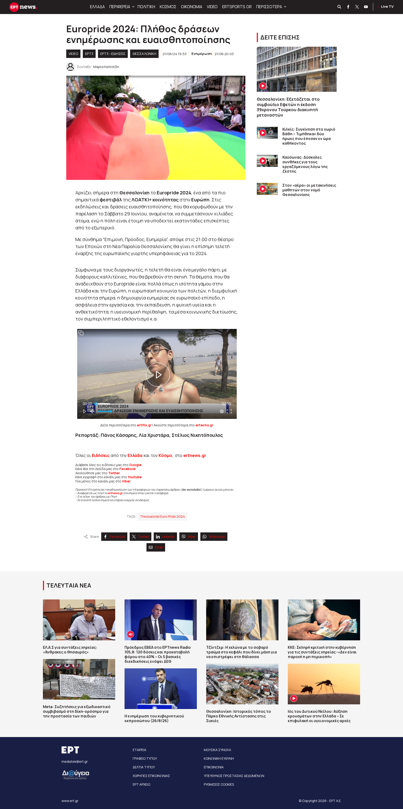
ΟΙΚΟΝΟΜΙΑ (191, 6)
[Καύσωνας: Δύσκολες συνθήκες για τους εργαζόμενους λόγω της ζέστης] (267, 161)
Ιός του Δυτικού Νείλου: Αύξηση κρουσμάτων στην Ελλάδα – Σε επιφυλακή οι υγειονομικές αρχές (319, 716)
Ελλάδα (135, 455)
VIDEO (212, 6)
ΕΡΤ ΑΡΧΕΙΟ (141, 784)
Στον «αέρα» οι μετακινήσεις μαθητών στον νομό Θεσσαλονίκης (309, 190)
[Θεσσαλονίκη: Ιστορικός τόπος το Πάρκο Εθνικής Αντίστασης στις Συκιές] (242, 684)
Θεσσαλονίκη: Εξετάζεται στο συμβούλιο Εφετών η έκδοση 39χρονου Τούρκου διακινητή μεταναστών (288, 107)
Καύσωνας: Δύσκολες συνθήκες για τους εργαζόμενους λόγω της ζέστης (305, 164)
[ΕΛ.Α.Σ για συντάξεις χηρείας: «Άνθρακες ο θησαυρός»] (79, 619)
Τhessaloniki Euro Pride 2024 (162, 516)
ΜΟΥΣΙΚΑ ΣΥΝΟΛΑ (217, 750)
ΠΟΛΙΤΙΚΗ (146, 6)
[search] (339, 7)
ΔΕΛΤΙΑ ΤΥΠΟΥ (144, 767)
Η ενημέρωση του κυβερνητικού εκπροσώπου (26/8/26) (154, 718)
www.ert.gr (70, 800)
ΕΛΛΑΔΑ (97, 6)
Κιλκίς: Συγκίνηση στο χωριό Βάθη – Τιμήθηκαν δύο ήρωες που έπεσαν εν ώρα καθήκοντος (308, 136)
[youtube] (366, 7)
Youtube (135, 477)
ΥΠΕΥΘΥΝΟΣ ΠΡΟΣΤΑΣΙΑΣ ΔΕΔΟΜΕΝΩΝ (234, 775)
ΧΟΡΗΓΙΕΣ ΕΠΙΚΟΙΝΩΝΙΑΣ (151, 775)
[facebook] (348, 7)
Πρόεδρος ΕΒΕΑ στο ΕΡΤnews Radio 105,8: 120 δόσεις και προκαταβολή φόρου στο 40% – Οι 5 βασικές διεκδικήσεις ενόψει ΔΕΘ (158, 654)
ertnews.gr (115, 493)
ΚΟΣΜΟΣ (168, 6)
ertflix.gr (144, 425)
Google (135, 465)
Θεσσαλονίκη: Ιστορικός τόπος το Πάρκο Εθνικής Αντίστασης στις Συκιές (238, 716)
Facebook (127, 469)
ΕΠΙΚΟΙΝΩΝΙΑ (214, 767)
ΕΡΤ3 (89, 53)
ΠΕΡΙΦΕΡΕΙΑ (119, 6)
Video (73, 53)
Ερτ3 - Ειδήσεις (112, 53)
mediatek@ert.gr (75, 761)
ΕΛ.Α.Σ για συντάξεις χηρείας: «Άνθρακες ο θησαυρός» (70, 650)
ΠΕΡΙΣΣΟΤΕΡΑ (269, 6)
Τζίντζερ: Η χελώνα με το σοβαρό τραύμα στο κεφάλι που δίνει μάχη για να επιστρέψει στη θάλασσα (241, 652)
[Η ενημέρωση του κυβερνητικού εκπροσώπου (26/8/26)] (161, 688)
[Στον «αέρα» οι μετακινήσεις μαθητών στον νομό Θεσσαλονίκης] (267, 189)
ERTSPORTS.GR (237, 6)
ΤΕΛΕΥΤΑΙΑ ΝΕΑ (68, 585)
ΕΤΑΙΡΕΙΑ (139, 750)
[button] (132, 7)
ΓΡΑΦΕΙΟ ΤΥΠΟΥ (145, 758)
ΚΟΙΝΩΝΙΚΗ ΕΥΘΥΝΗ (219, 758)
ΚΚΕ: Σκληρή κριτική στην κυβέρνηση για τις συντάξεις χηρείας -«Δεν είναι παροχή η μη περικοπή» (322, 652)
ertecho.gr (204, 425)
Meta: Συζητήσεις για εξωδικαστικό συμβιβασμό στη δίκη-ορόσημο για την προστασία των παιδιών (77, 711)
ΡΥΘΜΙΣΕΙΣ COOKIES (219, 784)
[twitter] (357, 7)
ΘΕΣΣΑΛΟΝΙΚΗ (144, 53)
